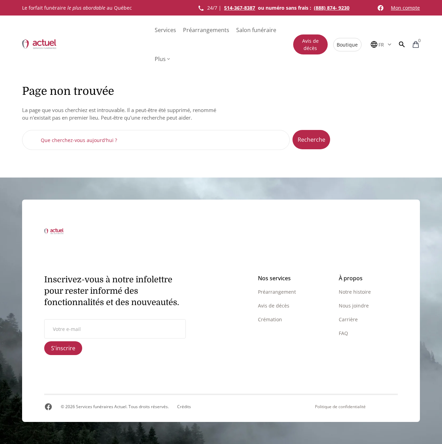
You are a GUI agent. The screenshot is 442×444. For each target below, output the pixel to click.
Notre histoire (355, 292)
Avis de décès (310, 44)
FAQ (343, 333)
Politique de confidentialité (340, 407)
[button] (402, 44)
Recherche (311, 139)
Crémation (270, 319)
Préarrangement (277, 292)
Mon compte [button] (405, 7)
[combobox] (156, 140)
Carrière (348, 319)
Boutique (347, 44)
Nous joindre (354, 305)
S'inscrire (63, 348)
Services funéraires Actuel (101, 407)
